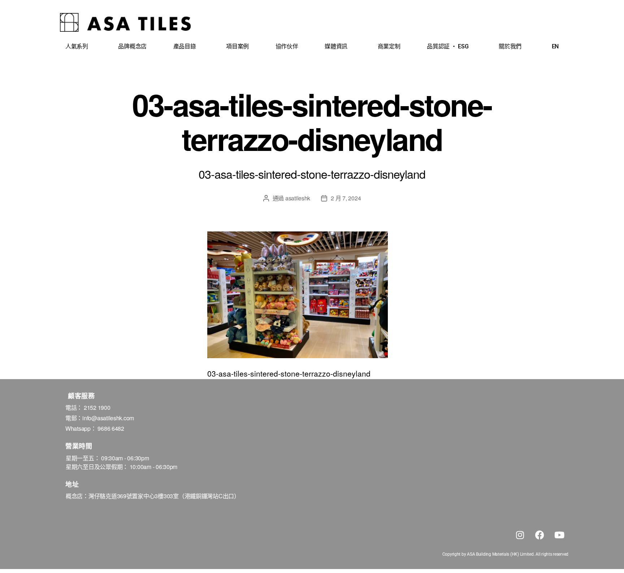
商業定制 (389, 46)
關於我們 (510, 46)
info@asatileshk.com (108, 418)
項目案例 (237, 46)
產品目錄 (184, 46)
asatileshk (297, 198)
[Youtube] (559, 535)
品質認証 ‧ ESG (447, 46)
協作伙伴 (287, 46)
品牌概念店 (132, 46)
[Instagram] (520, 535)
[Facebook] (539, 535)
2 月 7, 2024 (346, 198)
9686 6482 (111, 428)
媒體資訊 (336, 46)
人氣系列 (76, 46)
